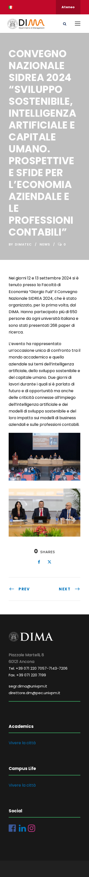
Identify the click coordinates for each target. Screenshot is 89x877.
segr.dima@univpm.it (28, 686)
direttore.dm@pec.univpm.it (34, 692)
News (45, 244)
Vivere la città (22, 743)
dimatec (23, 244)
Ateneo (68, 7)
